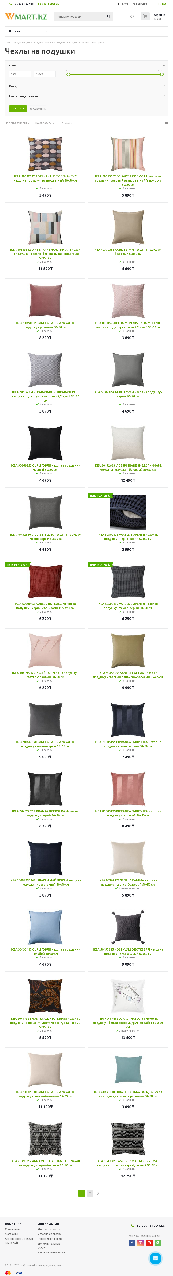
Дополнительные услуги (49, 1245)
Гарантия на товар (50, 1238)
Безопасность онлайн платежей (19, 1240)
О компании (12, 1229)
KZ (160, 3)
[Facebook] (132, 1243)
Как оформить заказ (51, 1252)
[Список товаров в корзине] (153, 19)
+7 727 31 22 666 (23, 3)
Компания (13, 1223)
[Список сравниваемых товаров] (121, 18)
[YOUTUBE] (149, 1243)
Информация (48, 1223)
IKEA (17, 31)
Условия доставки (49, 1233)
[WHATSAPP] (158, 1243)
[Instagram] (140, 1243)
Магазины (11, 1233)
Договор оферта (49, 1229)
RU (164, 3)
